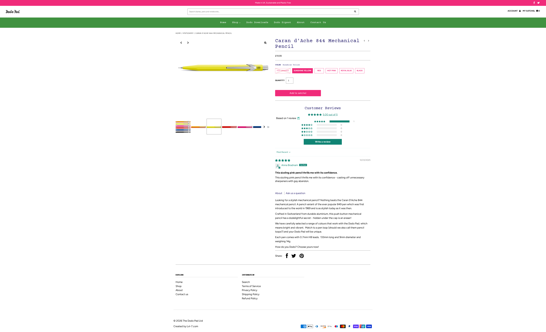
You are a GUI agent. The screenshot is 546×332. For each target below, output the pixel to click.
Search (246, 282)
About (279, 193)
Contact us (182, 294)
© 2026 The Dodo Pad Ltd (188, 320)
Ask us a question (295, 193)
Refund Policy (250, 298)
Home (178, 33)
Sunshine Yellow (302, 70)
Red (319, 70)
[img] (282, 160)
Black (360, 70)
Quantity (280, 80)
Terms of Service (251, 286)
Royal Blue (346, 70)
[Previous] (181, 43)
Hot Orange (283, 70)
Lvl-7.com (192, 326)
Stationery (188, 33)
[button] (320, 121)
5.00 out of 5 (330, 114)
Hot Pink (331, 70)
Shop (179, 286)
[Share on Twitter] (293, 256)
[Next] (188, 43)
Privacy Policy (249, 290)
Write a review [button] (322, 141)
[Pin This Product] (301, 256)
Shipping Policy (250, 294)
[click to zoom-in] (265, 43)
